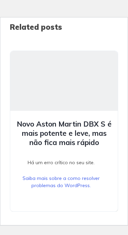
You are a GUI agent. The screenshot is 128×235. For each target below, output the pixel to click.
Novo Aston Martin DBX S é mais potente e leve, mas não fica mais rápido (64, 133)
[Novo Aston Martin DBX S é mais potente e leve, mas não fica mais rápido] (64, 81)
